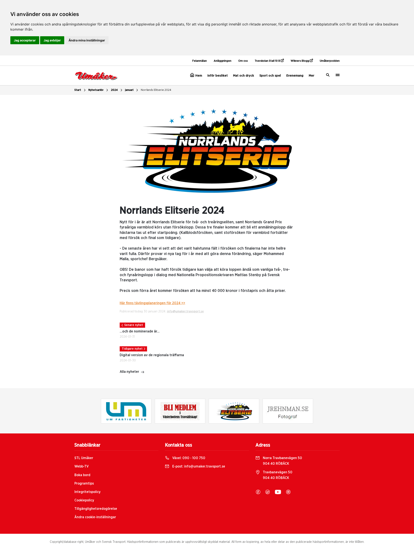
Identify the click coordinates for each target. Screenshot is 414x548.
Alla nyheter (129, 371)
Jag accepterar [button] (25, 40)
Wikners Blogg (300, 61)
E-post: (198, 466)
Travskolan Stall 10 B (268, 61)
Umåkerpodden (330, 61)
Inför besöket (217, 75)
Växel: (188, 458)
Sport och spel (270, 75)
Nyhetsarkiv (96, 90)
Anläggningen (222, 61)
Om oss (243, 61)
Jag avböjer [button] (52, 40)
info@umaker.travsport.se (185, 311)
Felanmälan (199, 61)
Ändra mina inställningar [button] (87, 40)
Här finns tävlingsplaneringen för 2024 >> (152, 303)
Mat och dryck (243, 75)
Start (77, 90)
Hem (198, 75)
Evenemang (294, 75)
